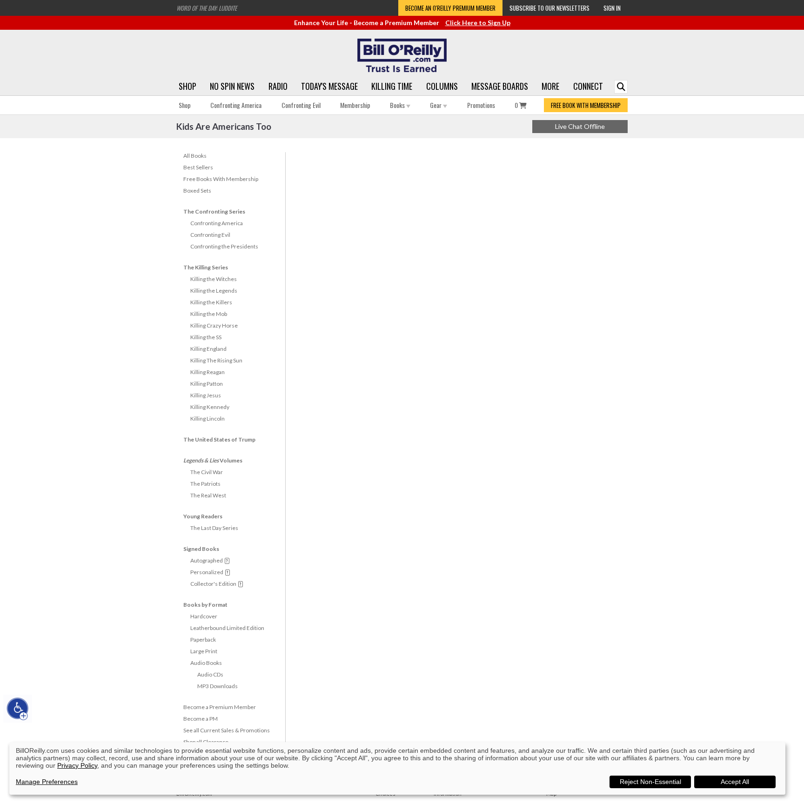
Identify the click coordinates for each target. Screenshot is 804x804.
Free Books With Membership (220, 178)
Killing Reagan (207, 371)
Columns (442, 86)
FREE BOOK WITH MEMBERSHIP (586, 105)
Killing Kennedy (209, 406)
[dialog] (397, 768)
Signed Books (201, 548)
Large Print (203, 651)
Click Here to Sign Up (477, 23)
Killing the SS (205, 337)
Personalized (206, 572)
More (550, 86)
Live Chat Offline (580, 126)
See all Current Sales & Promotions (226, 730)
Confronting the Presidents (224, 246)
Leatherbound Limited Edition (227, 627)
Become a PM (200, 718)
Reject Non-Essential (650, 781)
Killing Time (391, 86)
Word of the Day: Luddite (206, 8)
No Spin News (232, 86)
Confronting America (235, 105)
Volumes (212, 460)
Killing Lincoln (207, 418)
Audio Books (206, 662)
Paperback (203, 639)
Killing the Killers (211, 302)
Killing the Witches (213, 278)
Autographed (206, 560)
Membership (355, 105)
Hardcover (203, 616)
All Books (195, 155)
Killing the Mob (208, 313)
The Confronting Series (214, 211)
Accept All (735, 781)
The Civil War (206, 472)
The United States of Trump (219, 439)
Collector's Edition (213, 583)
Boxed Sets (197, 190)
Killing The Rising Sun (216, 360)
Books (398, 105)
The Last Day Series (214, 527)
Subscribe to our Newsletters (549, 8)
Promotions (481, 105)
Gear (436, 105)
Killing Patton (206, 383)
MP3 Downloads (217, 686)
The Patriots (205, 483)
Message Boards (499, 86)
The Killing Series (205, 267)
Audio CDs (210, 674)
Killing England (208, 348)
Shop (187, 86)
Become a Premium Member (219, 707)
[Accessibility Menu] (17, 709)
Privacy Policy (77, 765)
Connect (588, 86)
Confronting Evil (301, 105)
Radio (278, 86)
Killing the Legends (213, 290)
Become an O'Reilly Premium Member (450, 8)
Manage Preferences (47, 781)
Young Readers (202, 516)
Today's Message (329, 86)
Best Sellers (198, 167)
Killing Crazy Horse (214, 325)
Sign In (612, 8)
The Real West (208, 495)
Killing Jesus (205, 395)
